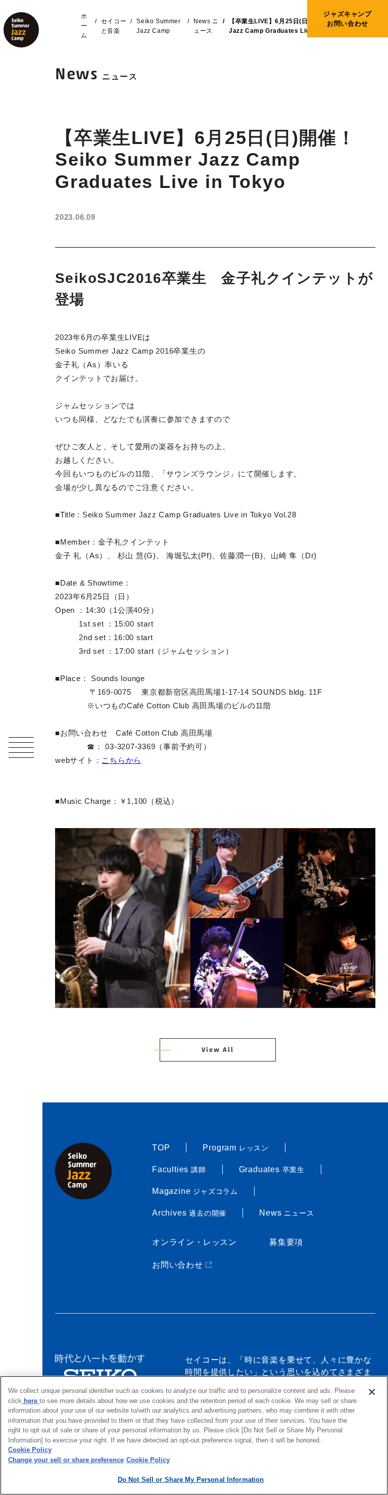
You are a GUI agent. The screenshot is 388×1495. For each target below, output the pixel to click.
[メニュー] (21, 747)
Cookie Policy (30, 1450)
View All (218, 1050)
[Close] (372, 1392)
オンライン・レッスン (194, 1242)
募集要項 (286, 1242)
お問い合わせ (183, 1265)
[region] (194, 1435)
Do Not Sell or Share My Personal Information (191, 1479)
